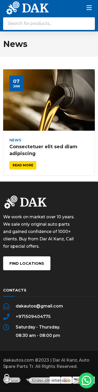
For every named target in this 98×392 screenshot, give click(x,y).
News (15, 140)
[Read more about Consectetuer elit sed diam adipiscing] (49, 100)
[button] (86, 380)
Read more (23, 165)
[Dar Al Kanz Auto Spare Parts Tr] (27, 7)
